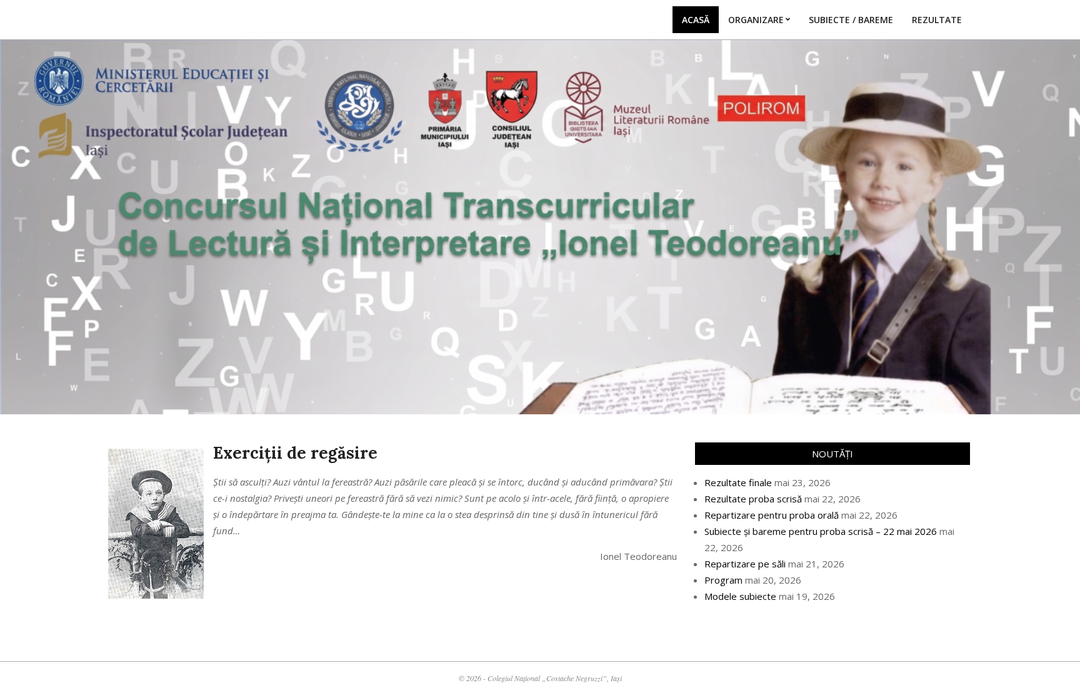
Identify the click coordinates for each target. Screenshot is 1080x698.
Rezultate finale (738, 482)
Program (723, 580)
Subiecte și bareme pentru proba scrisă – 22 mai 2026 (820, 531)
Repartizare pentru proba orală (771, 515)
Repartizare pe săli (745, 563)
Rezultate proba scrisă (753, 498)
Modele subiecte (740, 596)
